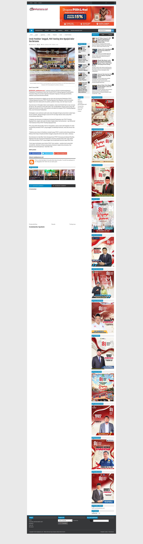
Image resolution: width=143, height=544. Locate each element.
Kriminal (60, 30)
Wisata (66, 30)
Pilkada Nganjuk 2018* (76, 30)
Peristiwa (53, 30)
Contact (40, 2)
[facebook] (93, 2)
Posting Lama (73, 224)
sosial (57, 44)
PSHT (50, 44)
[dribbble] (106, 2)
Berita (43, 44)
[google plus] (112, 2)
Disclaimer (31, 526)
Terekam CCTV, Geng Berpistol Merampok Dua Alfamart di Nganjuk (83, 67)
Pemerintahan (38, 30)
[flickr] (102, 2)
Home (31, 2)
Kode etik (80, 109)
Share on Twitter (48, 153)
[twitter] (96, 2)
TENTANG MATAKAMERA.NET (36, 521)
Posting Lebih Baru (33, 224)
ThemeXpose (111, 531)
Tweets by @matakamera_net (98, 508)
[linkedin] (109, 2)
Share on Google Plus (61, 153)
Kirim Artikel (80, 107)
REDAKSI (80, 101)
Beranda (53, 224)
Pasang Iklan (80, 106)
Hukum (46, 30)
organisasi (47, 44)
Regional (53, 44)
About (35, 2)
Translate (64, 523)
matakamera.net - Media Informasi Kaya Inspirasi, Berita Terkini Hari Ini (51, 531)
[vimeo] (99, 2)
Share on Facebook (36, 153)
